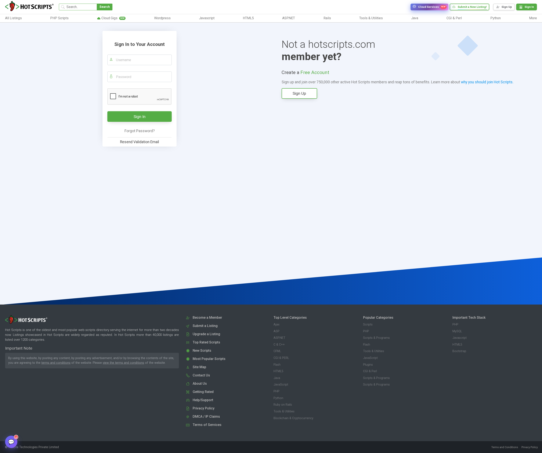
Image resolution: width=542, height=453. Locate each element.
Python (278, 398)
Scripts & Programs (376, 338)
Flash (277, 365)
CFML (277, 351)
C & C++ (279, 344)
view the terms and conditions (123, 363)
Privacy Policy (529, 447)
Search (105, 7)
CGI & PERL (281, 358)
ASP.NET (279, 338)
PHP (276, 391)
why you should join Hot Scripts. (487, 82)
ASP (276, 331)
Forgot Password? (139, 131)
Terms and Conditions (504, 447)
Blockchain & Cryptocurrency (293, 418)
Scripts (368, 324)
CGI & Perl (370, 371)
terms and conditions (56, 363)
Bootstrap (459, 351)
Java (277, 378)
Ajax (276, 324)
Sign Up (299, 93)
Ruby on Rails (283, 404)
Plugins (368, 365)
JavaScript (281, 384)
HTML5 (278, 371)
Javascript (459, 338)
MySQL (457, 331)
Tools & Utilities (284, 411)
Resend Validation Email (139, 142)
